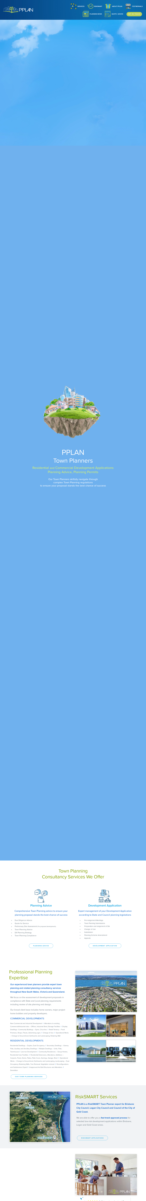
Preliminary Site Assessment (35, 926)
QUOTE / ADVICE (117, 14)
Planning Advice (41, 946)
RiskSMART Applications (92, 1138)
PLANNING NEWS (96, 14)
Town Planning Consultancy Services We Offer (73, 874)
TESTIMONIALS (137, 6)
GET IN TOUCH (134, 14)
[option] (73, 440)
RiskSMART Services (98, 1097)
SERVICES (80, 6)
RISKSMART (98, 6)
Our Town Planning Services (29, 1076)
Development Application (105, 946)
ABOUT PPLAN (117, 6)
